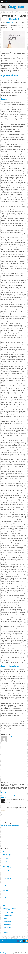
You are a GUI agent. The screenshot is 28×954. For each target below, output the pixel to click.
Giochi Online (7, 909)
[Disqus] (14, 761)
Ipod (5, 882)
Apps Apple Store (8, 867)
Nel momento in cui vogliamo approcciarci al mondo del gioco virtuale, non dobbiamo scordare (13, 799)
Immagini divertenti (8, 912)
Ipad (5, 873)
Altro (13, 22)
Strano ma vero (7, 924)
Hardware (6, 891)
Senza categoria (7, 905)
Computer (5, 890)
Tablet (5, 861)
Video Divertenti (7, 927)
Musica (5, 918)
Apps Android (7, 855)
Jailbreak (6, 885)
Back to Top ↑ (24, 953)
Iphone (5, 876)
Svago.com (12, 7)
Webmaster (6, 932)
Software (6, 897)
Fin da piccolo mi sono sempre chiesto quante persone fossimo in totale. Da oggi (13, 806)
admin (8, 22)
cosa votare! (14, 17)
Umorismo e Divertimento (9, 908)
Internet (5, 894)
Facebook (5, 902)
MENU (6, 2)
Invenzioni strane (8, 915)
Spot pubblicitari (7, 921)
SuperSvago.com (4, 953)
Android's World (7, 854)
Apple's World (6, 866)
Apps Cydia (6, 870)
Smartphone (7, 858)
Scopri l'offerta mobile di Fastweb (10, 825)
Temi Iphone (8, 878)
